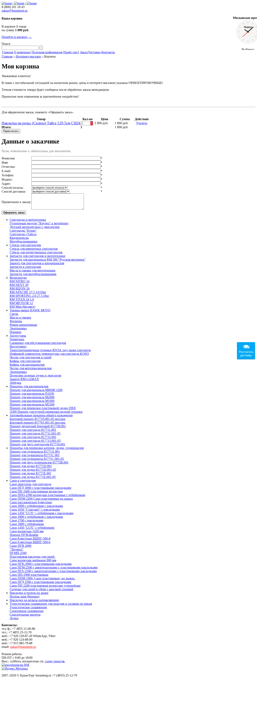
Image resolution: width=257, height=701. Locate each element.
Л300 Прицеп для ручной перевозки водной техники (46, 411)
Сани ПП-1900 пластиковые (29, 574)
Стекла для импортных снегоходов (34, 248)
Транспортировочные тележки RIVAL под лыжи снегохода (50, 350)
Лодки (14, 618)
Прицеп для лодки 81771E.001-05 (33, 477)
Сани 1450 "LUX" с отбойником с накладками (41, 513)
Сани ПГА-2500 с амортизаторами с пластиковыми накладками (53, 571)
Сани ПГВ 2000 (20, 545)
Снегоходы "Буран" (23, 230)
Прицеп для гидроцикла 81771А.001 (35, 451)
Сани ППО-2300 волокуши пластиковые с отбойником (47, 495)
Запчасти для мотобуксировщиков (33, 274)
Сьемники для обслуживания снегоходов (38, 343)
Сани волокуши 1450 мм (27, 531)
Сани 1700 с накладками (26, 520)
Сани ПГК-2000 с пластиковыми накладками (41, 564)
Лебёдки (15, 382)
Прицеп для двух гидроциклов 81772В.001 (39, 462)
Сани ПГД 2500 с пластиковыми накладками (40, 582)
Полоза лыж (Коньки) (24, 596)
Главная (7, 52)
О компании (22, 52)
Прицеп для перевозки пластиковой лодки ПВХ (43, 408)
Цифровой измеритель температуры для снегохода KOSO (49, 353)
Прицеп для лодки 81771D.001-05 (33, 469)
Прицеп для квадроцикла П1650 (32, 393)
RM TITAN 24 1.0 (22, 299)
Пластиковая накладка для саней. (32, 556)
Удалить (141, 123)
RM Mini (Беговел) (22, 306)
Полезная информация (47, 52)
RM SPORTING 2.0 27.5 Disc (29, 295)
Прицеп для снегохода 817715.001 (33, 437)
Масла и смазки (20, 317)
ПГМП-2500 (18, 553)
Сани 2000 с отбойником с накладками (36, 506)
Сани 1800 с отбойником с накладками (36, 516)
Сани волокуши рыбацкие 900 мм (33, 560)
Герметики (17, 339)
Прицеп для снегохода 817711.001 (33, 430)
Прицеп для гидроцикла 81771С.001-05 (37, 458)
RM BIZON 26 (20, 288)
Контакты (108, 52)
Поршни (15, 332)
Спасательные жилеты (25, 614)
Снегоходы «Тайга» (23, 234)
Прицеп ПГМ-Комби (24, 535)
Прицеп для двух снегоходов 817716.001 (37, 444)
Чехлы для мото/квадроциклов (31, 368)
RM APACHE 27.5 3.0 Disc (28, 292)
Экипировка (18, 328)
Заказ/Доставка (90, 52)
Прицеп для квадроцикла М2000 (32, 397)
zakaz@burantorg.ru (15, 10)
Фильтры (16, 321)
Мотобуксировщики (23, 241)
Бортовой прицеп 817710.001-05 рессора (37, 419)
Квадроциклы (19, 238)
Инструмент (18, 346)
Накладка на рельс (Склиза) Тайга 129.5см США (41, 123)
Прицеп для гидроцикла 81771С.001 (35, 455)
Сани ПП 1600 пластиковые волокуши (36, 491)
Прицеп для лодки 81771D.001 (31, 466)
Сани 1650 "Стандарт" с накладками (35, 509)
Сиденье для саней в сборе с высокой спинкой (41, 589)
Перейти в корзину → (17, 37)
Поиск (6, 43)
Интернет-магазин (28, 56)
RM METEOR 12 (21, 303)
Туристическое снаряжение (28, 607)
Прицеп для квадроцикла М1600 (32, 401)
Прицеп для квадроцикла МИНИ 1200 (36, 390)
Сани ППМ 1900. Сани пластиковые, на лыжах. (42, 578)
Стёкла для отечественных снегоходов (36, 252)
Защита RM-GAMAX (24, 379)
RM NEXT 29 (19, 285)
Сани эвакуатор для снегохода (30, 484)
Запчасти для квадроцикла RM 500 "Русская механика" (48, 259)
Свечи (14, 314)
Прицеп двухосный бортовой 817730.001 (38, 426)
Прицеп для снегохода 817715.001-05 (35, 440)
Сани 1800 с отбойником (27, 524)
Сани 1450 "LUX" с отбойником (32, 527)
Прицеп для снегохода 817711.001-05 (35, 433)
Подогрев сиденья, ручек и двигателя (35, 375)
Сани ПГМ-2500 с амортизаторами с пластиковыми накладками (54, 567)
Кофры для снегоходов (25, 361)
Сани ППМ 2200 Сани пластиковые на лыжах (41, 498)
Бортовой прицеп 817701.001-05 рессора (37, 422)
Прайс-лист (71, 52)
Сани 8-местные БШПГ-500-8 (30, 538)
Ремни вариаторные (23, 324)
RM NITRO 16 (20, 281)
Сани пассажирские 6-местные (31, 502)
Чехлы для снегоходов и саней (30, 357)
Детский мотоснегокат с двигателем (34, 227)
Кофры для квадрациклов (27, 364)
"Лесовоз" (16, 549)
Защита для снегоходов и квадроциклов (37, 263)
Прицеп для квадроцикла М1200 (32, 404)
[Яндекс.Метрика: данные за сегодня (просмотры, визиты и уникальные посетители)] (15, 668)
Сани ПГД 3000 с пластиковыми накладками (40, 487)
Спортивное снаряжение (27, 611)
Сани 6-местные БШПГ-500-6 (30, 542)
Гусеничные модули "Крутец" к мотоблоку (39, 223)
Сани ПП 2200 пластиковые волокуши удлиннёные (45, 585)
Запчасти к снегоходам (25, 266)
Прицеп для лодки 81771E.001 (30, 473)
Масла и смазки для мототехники (32, 270)
